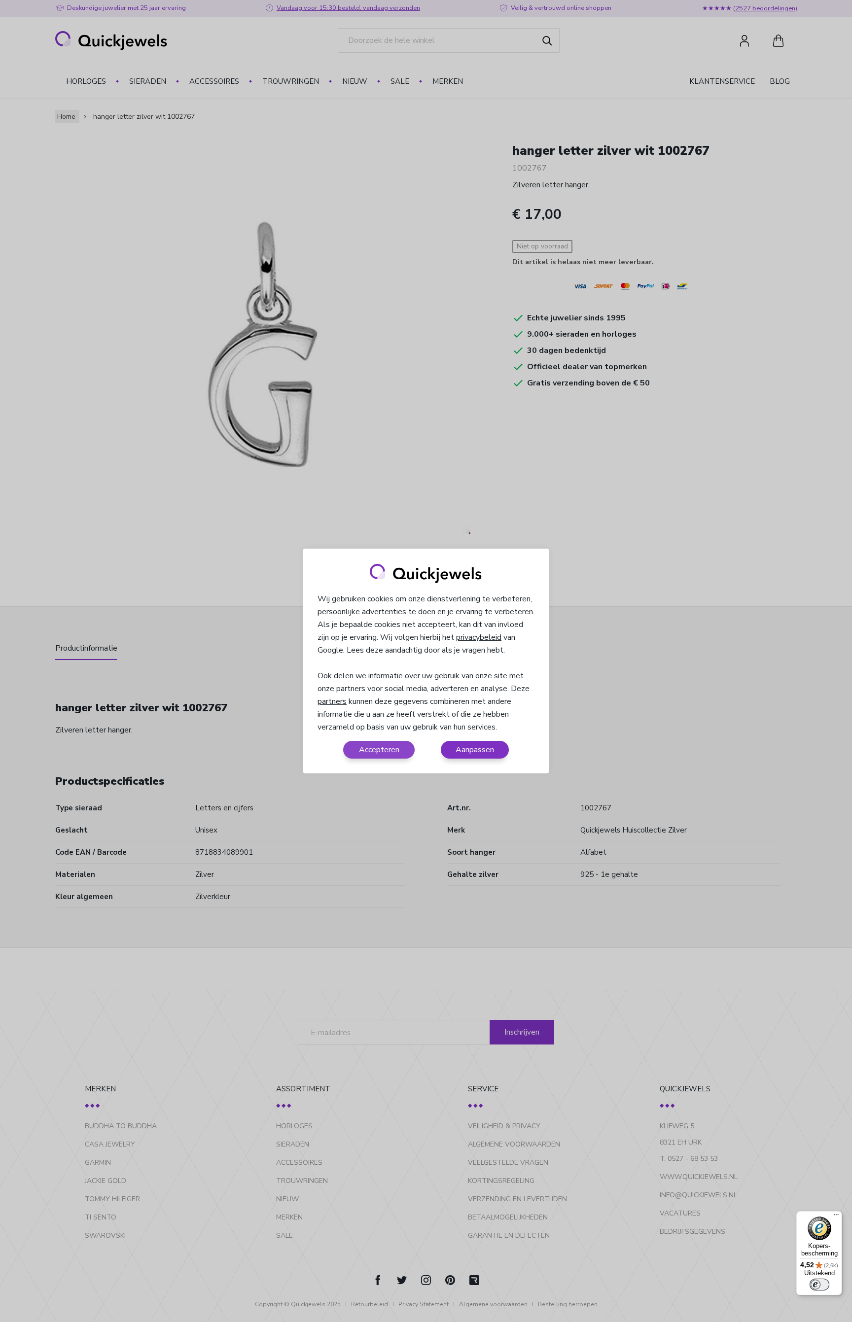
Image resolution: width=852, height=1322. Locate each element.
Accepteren (379, 749)
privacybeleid (478, 637)
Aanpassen (475, 749)
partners (332, 701)
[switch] (819, 1284)
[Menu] (836, 1217)
